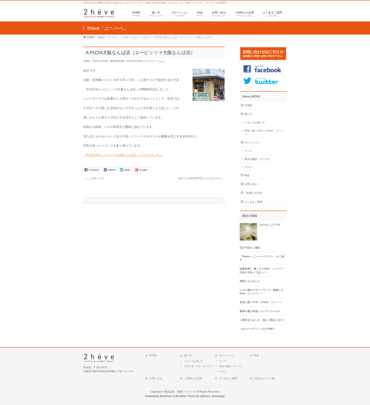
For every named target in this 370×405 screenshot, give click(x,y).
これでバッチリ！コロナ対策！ (258, 328)
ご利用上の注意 (253, 192)
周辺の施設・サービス (257, 159)
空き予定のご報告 (250, 247)
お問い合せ (250, 184)
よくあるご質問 (253, 201)
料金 (246, 175)
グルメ (161, 61)
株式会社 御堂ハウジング (180, 391)
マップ (248, 150)
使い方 (248, 114)
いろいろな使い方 (254, 122)
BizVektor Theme (185, 396)
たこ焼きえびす (93, 178)
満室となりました (250, 281)
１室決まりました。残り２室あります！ (263, 320)
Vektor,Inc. (205, 396)
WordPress (166, 396)
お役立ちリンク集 (264, 378)
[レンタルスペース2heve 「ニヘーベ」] (99, 16)
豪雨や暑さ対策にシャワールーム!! (259, 311)
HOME (248, 105)
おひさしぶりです (270, 224)
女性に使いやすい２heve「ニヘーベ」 (263, 132)
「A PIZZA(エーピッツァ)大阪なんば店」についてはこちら (123, 155)
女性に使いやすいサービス (198, 366)
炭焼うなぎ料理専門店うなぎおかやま (201, 178)
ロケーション (252, 142)
